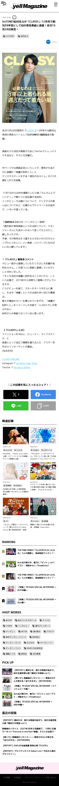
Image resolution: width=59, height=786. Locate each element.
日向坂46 (19, 486)
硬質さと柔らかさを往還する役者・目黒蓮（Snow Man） (42, 525)
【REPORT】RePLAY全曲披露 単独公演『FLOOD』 (25, 745)
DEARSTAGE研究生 (35, 648)
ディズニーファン (13, 648)
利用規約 (17, 777)
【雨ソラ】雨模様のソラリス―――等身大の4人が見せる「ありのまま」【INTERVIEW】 (28, 738)
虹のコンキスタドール (27, 620)
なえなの (30, 642)
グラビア (50, 631)
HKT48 (24, 631)
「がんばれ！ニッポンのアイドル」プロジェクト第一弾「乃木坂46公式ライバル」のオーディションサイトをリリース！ (43, 456)
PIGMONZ (8, 450)
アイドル (46, 620)
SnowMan (36, 521)
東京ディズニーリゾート (16, 637)
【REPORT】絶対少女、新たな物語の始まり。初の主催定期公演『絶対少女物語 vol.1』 (29, 722)
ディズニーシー (46, 642)
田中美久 (36, 637)
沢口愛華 (36, 654)
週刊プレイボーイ (42, 626)
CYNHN (9, 626)
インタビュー (23, 626)
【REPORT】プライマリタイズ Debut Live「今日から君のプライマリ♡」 (29, 752)
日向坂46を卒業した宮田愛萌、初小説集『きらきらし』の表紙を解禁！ (16, 491)
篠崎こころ (10, 654)
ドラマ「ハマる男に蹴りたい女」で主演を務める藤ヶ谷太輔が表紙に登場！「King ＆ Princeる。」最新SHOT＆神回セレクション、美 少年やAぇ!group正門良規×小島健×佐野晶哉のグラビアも (43, 487)
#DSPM (9, 620)
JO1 (6, 521)
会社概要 (6, 777)
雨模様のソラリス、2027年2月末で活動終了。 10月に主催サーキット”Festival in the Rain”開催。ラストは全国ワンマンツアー (29, 730)
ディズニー (10, 631)
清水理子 (37, 631)
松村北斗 (24, 36)
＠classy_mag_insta (26, 363)
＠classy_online (22, 367)
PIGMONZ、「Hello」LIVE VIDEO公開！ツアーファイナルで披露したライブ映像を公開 (16, 456)
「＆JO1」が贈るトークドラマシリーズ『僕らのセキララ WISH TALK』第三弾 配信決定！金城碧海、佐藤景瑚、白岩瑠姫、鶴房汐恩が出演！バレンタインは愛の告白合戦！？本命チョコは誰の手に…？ (16, 527)
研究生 (24, 654)
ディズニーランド (13, 642)
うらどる (19, 450)
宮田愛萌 (8, 486)
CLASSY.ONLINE (10, 359)
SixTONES (10, 36)
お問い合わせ (50, 777)
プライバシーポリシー (33, 777)
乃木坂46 (36, 450)
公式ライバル (47, 450)
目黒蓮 (46, 521)
